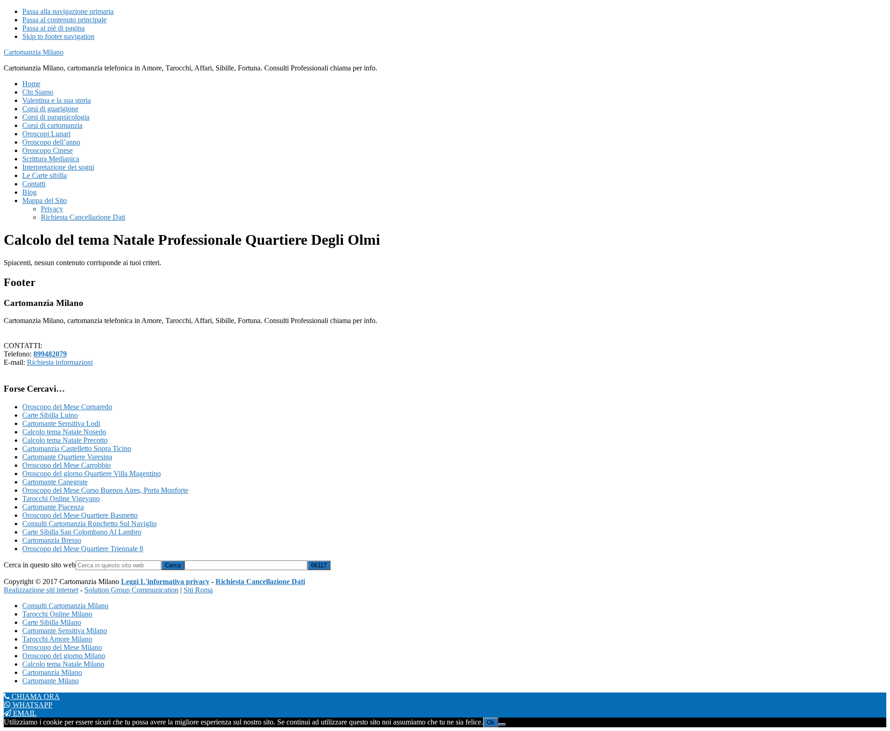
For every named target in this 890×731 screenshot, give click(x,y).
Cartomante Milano (50, 681)
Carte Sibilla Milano (51, 622)
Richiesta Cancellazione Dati (260, 581)
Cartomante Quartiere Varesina (67, 457)
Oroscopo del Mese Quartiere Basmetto (80, 515)
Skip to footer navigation (58, 36)
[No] (502, 724)
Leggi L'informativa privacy (165, 581)
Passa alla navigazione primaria (68, 11)
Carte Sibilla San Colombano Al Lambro (81, 532)
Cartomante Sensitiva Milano (64, 631)
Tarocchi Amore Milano (57, 639)
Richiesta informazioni (60, 362)
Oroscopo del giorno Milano (63, 656)
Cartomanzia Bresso (51, 540)
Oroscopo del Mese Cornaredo (67, 407)
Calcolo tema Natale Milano (63, 664)
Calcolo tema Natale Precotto (65, 440)
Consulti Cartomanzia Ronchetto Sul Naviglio (89, 524)
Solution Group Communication (131, 590)
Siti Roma (198, 590)
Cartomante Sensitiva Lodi (61, 423)
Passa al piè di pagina (53, 28)
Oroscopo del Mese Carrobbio (66, 465)
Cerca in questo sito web (40, 565)
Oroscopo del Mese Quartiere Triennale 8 (82, 549)
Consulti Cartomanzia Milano (65, 606)
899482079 (50, 354)
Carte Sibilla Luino (50, 415)
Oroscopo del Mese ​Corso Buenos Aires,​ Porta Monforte (105, 490)
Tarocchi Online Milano (57, 614)
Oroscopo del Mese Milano (62, 647)
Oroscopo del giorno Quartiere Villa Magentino (91, 473)
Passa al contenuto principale (64, 20)
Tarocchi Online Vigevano (61, 498)
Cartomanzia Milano (34, 52)
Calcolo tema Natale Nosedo (64, 432)
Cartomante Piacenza (53, 507)
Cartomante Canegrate (55, 482)
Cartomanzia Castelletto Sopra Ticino (76, 448)
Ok (491, 722)
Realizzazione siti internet (41, 590)
